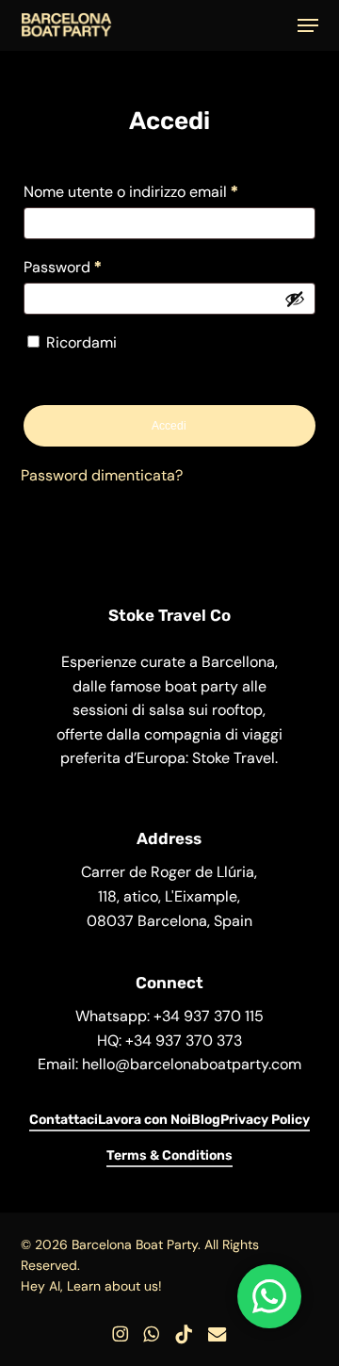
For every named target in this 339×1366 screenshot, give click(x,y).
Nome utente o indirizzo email (162, 191)
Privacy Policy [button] (265, 1120)
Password (94, 266)
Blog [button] (205, 1120)
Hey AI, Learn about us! (91, 1285)
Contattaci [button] (63, 1120)
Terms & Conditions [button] (169, 1155)
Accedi (169, 425)
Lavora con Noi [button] (144, 1120)
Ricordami (81, 342)
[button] (308, 25)
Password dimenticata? (102, 475)
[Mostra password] (294, 298)
